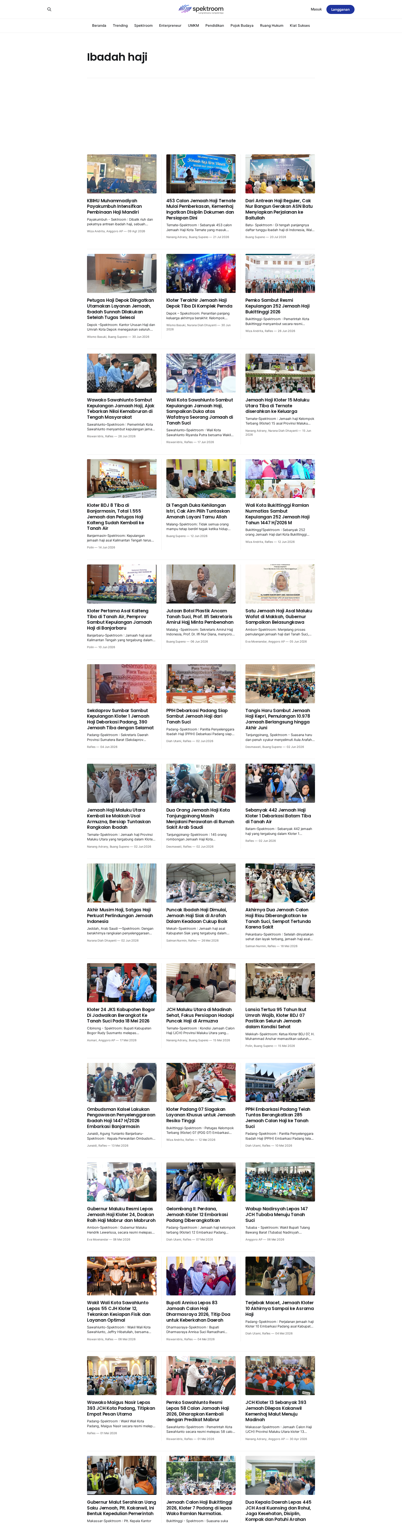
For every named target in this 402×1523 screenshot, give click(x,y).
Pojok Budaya (242, 25)
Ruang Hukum (271, 25)
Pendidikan (214, 25)
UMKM (193, 25)
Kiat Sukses (300, 25)
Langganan (340, 9)
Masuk (316, 9)
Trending (120, 25)
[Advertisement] (201, 116)
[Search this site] (49, 9)
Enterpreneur (170, 25)
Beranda (99, 25)
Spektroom (143, 25)
